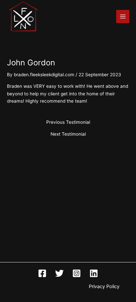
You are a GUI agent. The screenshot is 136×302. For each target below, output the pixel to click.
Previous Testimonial (68, 122)
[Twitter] (59, 273)
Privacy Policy (104, 286)
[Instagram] (76, 273)
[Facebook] (42, 273)
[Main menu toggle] (123, 16)
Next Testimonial (68, 134)
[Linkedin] (93, 273)
